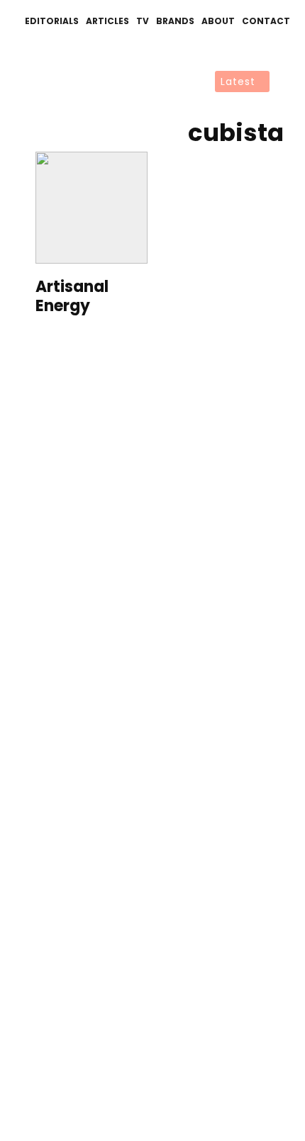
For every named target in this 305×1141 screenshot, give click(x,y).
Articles (107, 21)
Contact (266, 21)
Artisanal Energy (72, 296)
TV (142, 21)
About (218, 21)
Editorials (52, 21)
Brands (175, 21)
